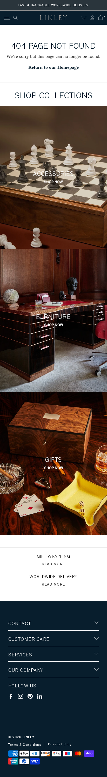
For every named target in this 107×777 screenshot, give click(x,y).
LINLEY (29, 737)
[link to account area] (92, 17)
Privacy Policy (59, 744)
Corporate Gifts (23, 701)
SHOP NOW (53, 182)
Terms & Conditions (24, 744)
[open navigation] (7, 18)
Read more (53, 564)
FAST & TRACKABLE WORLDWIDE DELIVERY (53, 5)
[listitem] (53, 56)
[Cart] (100, 17)
